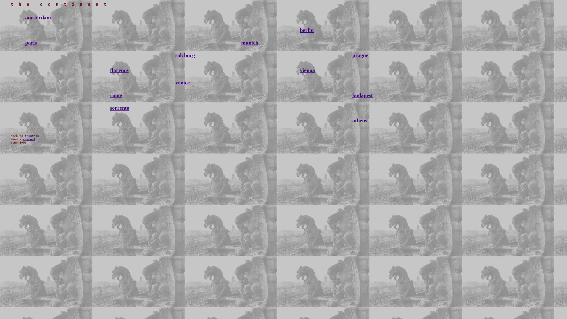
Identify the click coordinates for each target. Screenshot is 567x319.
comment (29, 139)
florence (119, 70)
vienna (307, 70)
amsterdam (38, 17)
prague (360, 55)
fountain (32, 136)
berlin (307, 30)
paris (31, 43)
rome (116, 95)
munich (249, 43)
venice (182, 83)
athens (359, 120)
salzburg (185, 55)
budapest (362, 95)
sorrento (119, 108)
